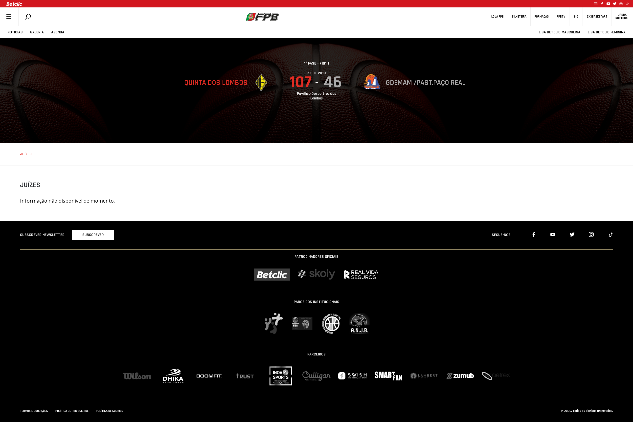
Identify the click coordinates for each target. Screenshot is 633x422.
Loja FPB (497, 17)
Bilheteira (519, 17)
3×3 (576, 17)
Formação (542, 17)
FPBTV (561, 17)
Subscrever (93, 234)
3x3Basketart (597, 17)
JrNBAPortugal (622, 16)
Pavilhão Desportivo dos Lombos (316, 96)
